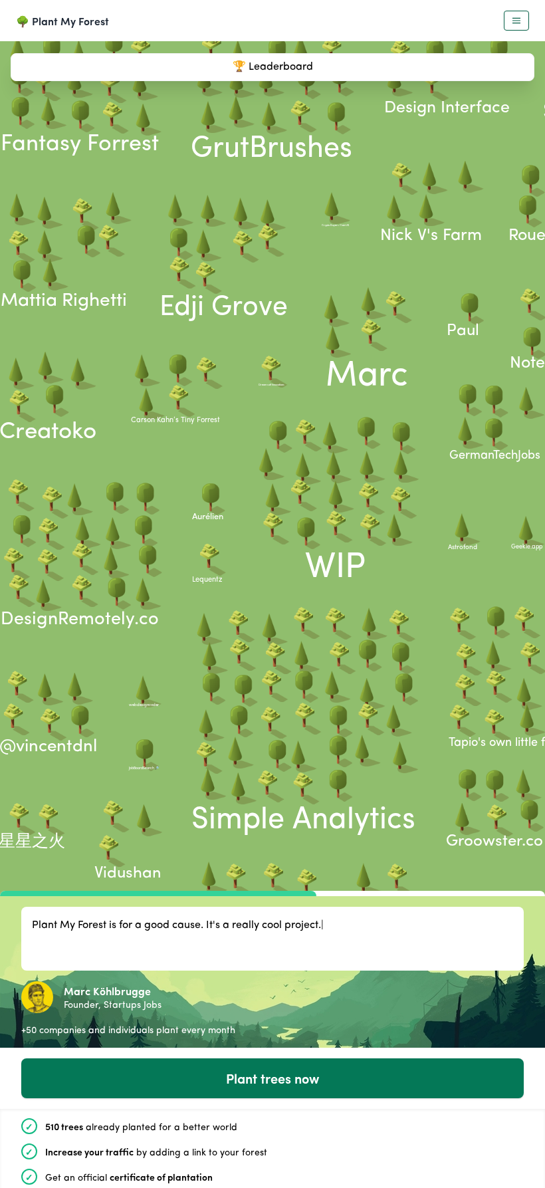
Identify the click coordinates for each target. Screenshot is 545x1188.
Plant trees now (272, 1078)
